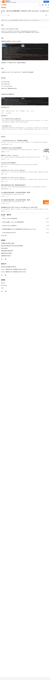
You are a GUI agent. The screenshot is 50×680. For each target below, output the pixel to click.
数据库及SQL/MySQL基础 (6, 253)
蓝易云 (2, 166)
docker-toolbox (4, 285)
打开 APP (46, 1)
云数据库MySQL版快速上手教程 (7, 243)
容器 (17, 111)
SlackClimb (3, 159)
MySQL (32, 111)
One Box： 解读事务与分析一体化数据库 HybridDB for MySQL (13, 269)
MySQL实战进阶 (4, 248)
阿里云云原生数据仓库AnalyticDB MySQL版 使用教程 (12, 245)
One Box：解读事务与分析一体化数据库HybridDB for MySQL (13, 271)
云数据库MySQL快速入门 (6, 255)
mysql (2, 288)
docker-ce (3, 283)
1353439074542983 (4, 144)
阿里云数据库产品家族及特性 (7, 250)
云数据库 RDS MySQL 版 (10, 111)
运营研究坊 (3, 211)
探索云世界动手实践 (4, 188)
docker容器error (8, 113)
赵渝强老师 (3, 151)
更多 (2, 259)
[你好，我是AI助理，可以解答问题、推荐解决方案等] (42, 4)
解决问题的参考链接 (5, 81)
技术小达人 (3, 203)
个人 (48, 7)
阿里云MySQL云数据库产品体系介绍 (8, 266)
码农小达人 (3, 196)
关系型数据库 (22, 111)
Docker (28, 111)
